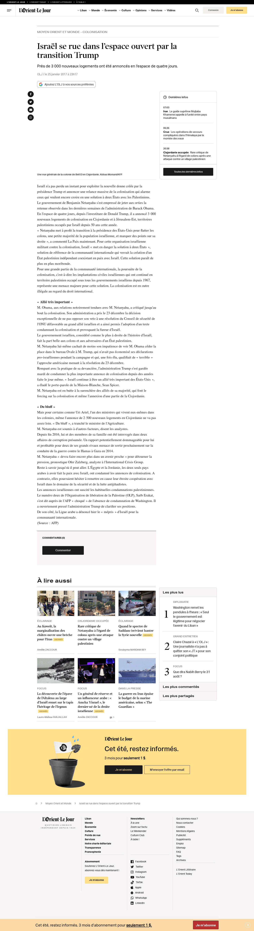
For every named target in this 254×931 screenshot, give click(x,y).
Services (90, 839)
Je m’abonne (123, 769)
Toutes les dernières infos (188, 171)
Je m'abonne (206, 925)
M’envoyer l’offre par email (167, 769)
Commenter (63, 550)
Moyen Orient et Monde (58, 32)
